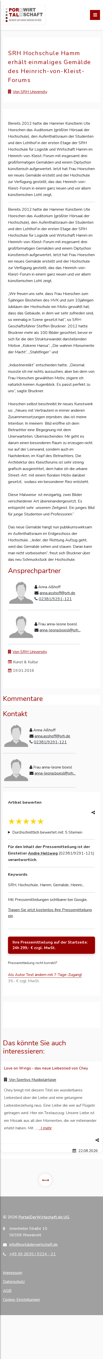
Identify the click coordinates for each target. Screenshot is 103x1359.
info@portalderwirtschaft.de (33, 1244)
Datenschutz (14, 1281)
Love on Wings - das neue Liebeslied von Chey (46, 1068)
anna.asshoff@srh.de (57, 593)
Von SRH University (30, 92)
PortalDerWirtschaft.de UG (43, 1217)
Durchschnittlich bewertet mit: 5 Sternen (47, 832)
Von (32, 1079)
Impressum (12, 1272)
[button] (51, 1140)
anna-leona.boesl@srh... (60, 630)
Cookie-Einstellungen (21, 1299)
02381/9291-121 (55, 599)
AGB (7, 1290)
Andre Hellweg (43, 853)
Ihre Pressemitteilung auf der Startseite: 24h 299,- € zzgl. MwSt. (50, 945)
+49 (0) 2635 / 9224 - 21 (32, 1254)
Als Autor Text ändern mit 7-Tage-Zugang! (45, 974)
